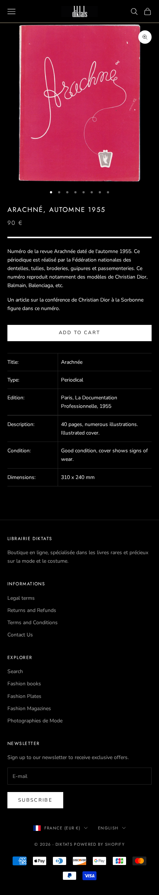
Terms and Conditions (32, 622)
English (108, 828)
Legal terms (21, 598)
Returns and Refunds (31, 610)
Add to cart (80, 332)
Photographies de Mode (34, 720)
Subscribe (35, 800)
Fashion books (24, 683)
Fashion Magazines (29, 708)
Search (15, 671)
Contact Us (20, 634)
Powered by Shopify (99, 844)
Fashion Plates (24, 696)
